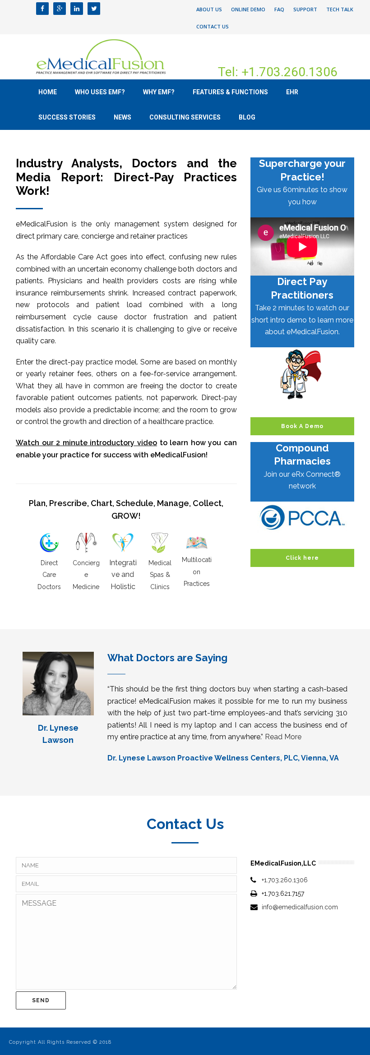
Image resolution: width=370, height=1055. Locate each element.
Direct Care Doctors (49, 574)
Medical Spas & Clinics (159, 574)
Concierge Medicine (86, 574)
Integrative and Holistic (123, 574)
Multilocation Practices (197, 571)
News (122, 117)
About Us (209, 9)
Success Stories (67, 117)
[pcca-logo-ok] (302, 517)
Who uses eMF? (100, 92)
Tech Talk (339, 9)
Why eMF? (159, 92)
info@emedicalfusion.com (300, 907)
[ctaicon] (302, 374)
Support (305, 9)
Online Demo (248, 9)
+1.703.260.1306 (285, 880)
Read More (283, 737)
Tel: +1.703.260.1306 (278, 71)
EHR (292, 92)
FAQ (279, 9)
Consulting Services (185, 117)
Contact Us (212, 26)
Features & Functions (230, 92)
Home (47, 92)
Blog (247, 117)
